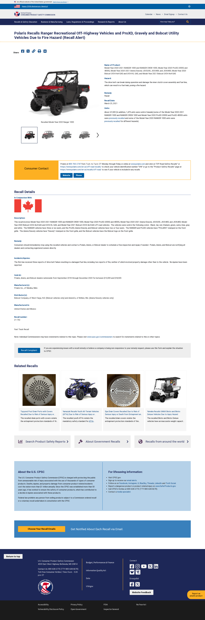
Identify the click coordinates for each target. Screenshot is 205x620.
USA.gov (89, 586)
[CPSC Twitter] (151, 566)
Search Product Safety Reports (45, 441)
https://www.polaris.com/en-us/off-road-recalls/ (80, 167)
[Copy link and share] (34, 51)
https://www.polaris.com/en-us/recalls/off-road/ (80, 170)
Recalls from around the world (165, 441)
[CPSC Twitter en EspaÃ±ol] (138, 584)
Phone (79, 175)
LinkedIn (158, 483)
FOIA (106, 604)
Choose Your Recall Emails (41, 529)
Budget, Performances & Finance (100, 562)
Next (97, 135)
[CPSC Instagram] (138, 566)
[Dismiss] (189, 6)
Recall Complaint (29, 350)
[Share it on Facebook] (22, 51)
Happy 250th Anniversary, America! (35, 6)
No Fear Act (141, 604)
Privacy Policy (76, 604)
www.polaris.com (138, 164)
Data (88, 578)
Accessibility (43, 604)
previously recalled (117, 118)
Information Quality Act (96, 570)
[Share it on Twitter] (28, 51)
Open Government (78, 609)
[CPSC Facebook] (132, 566)
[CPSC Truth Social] (139, 572)
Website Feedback (141, 592)
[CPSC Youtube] (144, 566)
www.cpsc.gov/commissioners (100, 337)
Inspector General (111, 609)
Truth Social (171, 483)
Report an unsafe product (196, 594)
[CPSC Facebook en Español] (132, 584)
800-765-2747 (75, 164)
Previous (17, 135)
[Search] (188, 22)
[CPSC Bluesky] (133, 572)
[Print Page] (39, 51)
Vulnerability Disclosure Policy (51, 609)
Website (66, 175)
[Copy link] (45, 51)
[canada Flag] (28, 205)
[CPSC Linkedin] (156, 566)
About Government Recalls (103, 441)
